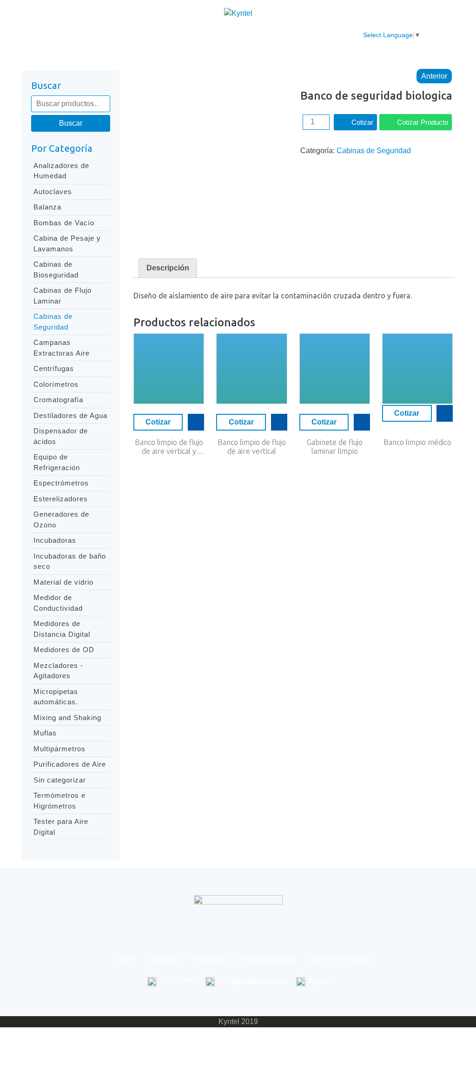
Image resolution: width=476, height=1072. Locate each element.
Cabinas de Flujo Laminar (62, 295)
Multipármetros (59, 749)
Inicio (77, 35)
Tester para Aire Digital (60, 826)
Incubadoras (54, 540)
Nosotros (118, 35)
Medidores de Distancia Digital (61, 629)
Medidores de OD (63, 650)
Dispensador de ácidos (60, 436)
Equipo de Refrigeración (56, 462)
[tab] (168, 268)
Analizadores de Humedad (61, 171)
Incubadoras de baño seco (69, 561)
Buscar (70, 123)
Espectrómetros (61, 483)
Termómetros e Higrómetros (59, 800)
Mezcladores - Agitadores (58, 670)
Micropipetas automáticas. (55, 697)
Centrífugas (53, 368)
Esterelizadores (60, 499)
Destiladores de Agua (70, 415)
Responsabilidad (228, 35)
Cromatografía (58, 400)
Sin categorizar (59, 780)
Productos (166, 35)
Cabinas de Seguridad (53, 321)
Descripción (167, 268)
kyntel (319, 981)
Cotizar (362, 122)
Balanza (47, 207)
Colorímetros (56, 384)
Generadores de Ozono (61, 519)
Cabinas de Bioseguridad (56, 269)
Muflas (45, 733)
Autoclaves (52, 192)
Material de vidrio (63, 582)
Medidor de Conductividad (58, 602)
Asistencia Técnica (304, 35)
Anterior (434, 76)
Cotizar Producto (422, 122)
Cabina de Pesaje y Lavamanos (67, 243)
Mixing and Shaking (67, 717)
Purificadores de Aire (69, 764)
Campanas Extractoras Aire (61, 347)
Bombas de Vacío (63, 223)
